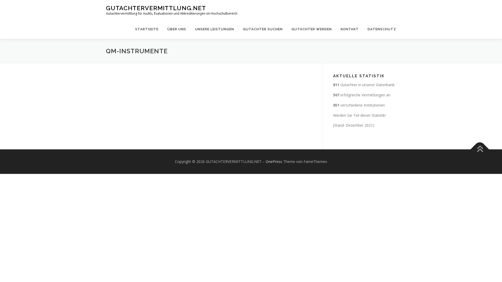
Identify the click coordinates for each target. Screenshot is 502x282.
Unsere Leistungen (214, 29)
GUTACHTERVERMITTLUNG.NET (156, 7)
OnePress (274, 161)
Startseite (146, 29)
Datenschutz (382, 29)
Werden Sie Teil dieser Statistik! (359, 115)
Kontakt (350, 29)
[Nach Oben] (480, 149)
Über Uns (176, 29)
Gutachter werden (312, 29)
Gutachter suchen (263, 29)
